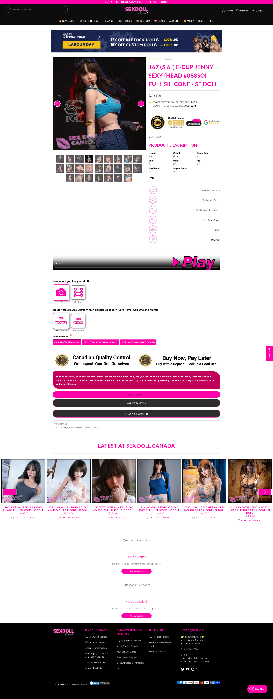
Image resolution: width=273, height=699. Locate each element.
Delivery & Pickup (211, 200)
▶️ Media (189, 21)
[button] (136, 414)
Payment (215, 240)
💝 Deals (159, 21)
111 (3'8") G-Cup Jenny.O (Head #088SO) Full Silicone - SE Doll (159, 481)
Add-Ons (174, 21)
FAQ (118, 668)
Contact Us (188, 643)
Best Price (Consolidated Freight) (138, 342)
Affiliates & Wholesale (95, 642)
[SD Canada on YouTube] (188, 669)
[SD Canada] (136, 10)
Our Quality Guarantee (95, 662)
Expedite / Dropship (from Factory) (100, 342)
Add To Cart (136, 394)
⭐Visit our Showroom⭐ (192, 637)
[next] (141, 104)
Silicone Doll (63, 424)
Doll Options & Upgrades (208, 210)
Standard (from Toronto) (66, 342)
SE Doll (100, 427)
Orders (217, 230)
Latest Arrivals (89, 427)
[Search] (10, 10)
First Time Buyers (211, 220)
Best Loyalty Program (126, 657)
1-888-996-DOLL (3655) (198, 661)
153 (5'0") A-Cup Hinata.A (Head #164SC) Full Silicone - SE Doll (68, 481)
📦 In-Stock (143, 21)
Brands (109, 21)
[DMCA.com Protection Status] (100, 684)
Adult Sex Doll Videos (126, 652)
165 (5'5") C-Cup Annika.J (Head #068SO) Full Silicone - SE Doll (114, 481)
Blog (201, 21)
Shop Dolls (125, 21)
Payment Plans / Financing (129, 640)
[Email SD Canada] (198, 669)
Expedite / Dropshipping (96, 648)
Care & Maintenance (210, 190)
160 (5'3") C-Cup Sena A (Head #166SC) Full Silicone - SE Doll (23, 481)
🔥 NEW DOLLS (67, 21)
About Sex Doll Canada (127, 646)
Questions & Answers (136, 540)
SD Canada (65, 684)
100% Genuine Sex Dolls (96, 637)
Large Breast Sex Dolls (73, 427)
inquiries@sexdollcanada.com (194, 658)
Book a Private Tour (189, 649)
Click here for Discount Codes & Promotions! (136, 1)
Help (211, 21)
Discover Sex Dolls (93, 668)
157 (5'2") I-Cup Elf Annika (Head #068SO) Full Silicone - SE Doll (204, 481)
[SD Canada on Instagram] (193, 669)
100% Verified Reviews (159, 637)
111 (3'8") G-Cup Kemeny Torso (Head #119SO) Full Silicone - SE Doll (249, 481)
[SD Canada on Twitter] (183, 669)
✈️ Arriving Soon (89, 21)
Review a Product (157, 651)
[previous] (57, 104)
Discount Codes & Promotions (130, 663)
